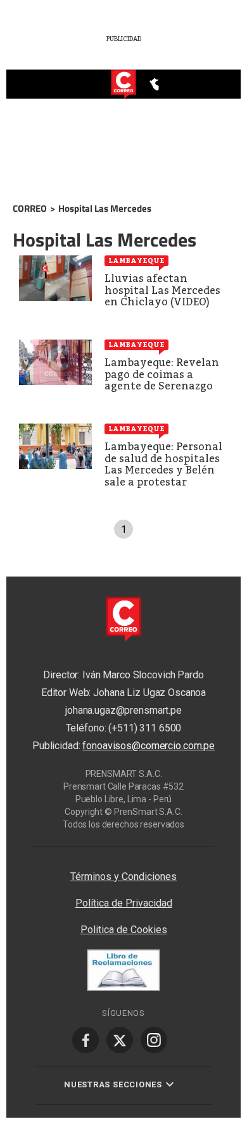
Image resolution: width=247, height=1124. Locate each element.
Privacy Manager (123, 852)
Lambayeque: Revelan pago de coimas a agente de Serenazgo (161, 374)
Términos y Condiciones (123, 876)
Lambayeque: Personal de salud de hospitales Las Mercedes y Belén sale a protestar (163, 464)
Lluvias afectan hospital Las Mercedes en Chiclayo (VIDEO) (162, 290)
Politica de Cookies (123, 930)
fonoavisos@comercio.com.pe (148, 746)
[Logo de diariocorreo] (123, 85)
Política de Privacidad (123, 903)
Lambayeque (136, 260)
